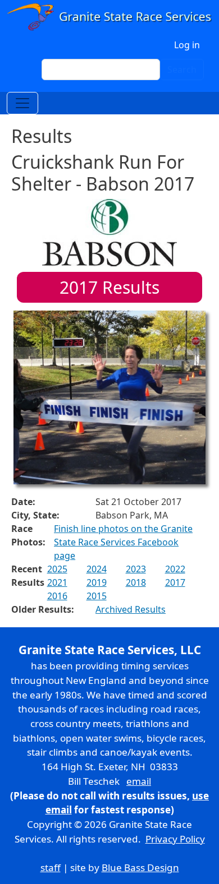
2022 (175, 569)
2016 (57, 596)
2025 (57, 569)
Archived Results (130, 609)
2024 (96, 569)
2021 (57, 582)
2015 (96, 596)
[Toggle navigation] (22, 103)
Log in (187, 45)
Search (182, 69)
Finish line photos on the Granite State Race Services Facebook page (123, 542)
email (138, 781)
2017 (175, 582)
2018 (136, 582)
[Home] (109, 17)
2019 (96, 582)
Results (109, 287)
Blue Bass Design (140, 867)
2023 (136, 569)
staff (50, 867)
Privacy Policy (175, 838)
